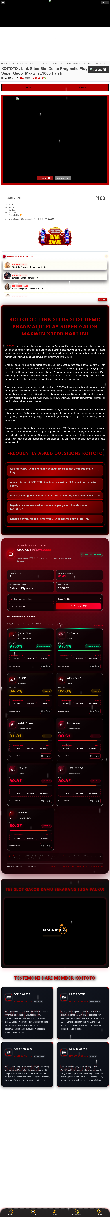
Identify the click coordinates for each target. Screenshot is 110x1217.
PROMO (11, 1215)
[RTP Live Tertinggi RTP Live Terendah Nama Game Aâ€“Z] (31, 606)
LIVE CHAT (99, 1215)
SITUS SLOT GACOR (93, 63)
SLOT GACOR (29, 63)
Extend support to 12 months (31, 219)
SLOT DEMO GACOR (75, 63)
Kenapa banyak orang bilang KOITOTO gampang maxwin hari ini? (49, 518)
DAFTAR (82, 87)
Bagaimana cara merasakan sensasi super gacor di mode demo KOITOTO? (48, 507)
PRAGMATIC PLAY (58, 63)
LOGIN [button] (43, 178)
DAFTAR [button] (61, 178)
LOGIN (28, 87)
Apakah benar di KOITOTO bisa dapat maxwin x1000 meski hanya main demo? (53, 483)
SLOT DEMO (42, 63)
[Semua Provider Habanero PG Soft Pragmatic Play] (78, 599)
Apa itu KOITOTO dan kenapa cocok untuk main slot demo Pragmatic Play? (52, 470)
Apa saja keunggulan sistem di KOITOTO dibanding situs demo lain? (51, 495)
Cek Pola (45, 666)
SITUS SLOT (16, 63)
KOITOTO (4, 63)
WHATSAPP (76, 1215)
